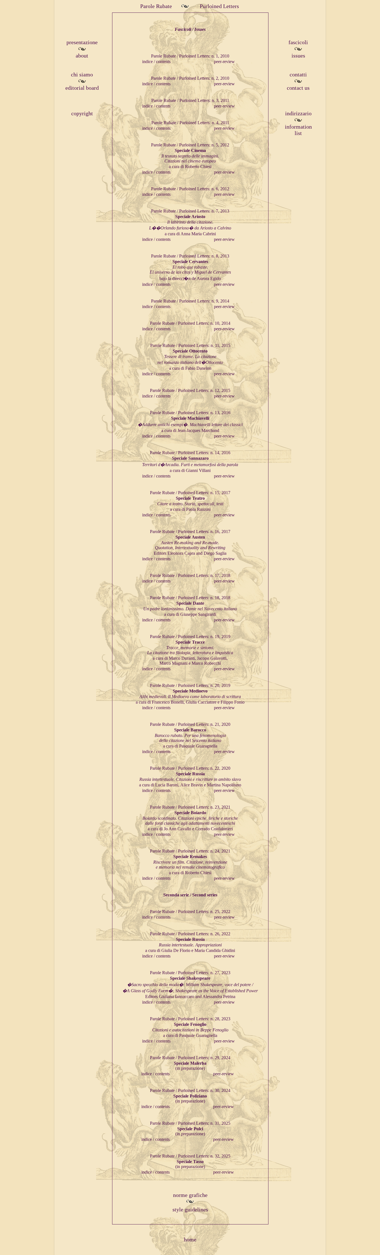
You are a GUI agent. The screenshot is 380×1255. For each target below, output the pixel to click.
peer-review (224, 61)
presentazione (82, 42)
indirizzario (298, 113)
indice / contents (156, 61)
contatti (298, 74)
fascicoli (298, 42)
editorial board (82, 88)
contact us (298, 88)
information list (298, 130)
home (190, 1239)
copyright (82, 113)
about (82, 55)
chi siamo (82, 74)
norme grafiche (190, 1195)
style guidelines (190, 1209)
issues (298, 55)
